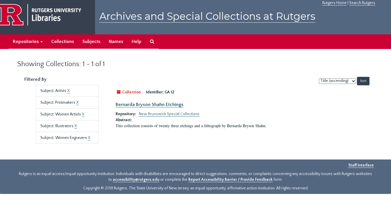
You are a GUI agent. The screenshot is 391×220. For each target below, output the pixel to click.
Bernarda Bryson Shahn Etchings (149, 104)
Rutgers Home (334, 3)
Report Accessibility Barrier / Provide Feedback (230, 179)
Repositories (26, 41)
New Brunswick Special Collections (169, 114)
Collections (62, 41)
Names (116, 41)
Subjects (91, 41)
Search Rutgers (362, 3)
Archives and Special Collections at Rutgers (207, 16)
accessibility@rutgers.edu (136, 179)
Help (136, 41)
